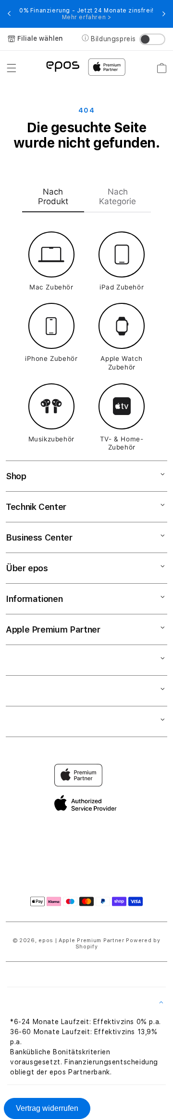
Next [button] (164, 14)
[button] (11, 68)
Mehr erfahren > (86, 17)
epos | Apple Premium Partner (81, 940)
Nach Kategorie (117, 196)
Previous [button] (9, 14)
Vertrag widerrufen (47, 1108)
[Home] (63, 65)
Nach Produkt (53, 196)
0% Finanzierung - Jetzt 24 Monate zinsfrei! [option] (86, 14)
